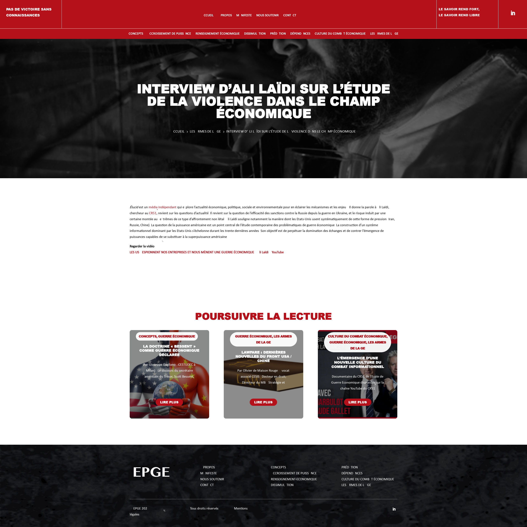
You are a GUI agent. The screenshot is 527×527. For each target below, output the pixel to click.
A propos (225, 15)
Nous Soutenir (212, 479)
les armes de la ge (356, 485)
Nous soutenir (267, 15)
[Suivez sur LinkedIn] (513, 13)
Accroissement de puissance (169, 33)
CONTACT (207, 485)
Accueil (207, 15)
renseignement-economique (294, 479)
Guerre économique (176, 336)
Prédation (278, 33)
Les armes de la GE (384, 33)
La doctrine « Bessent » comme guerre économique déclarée (169, 350)
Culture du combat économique (340, 33)
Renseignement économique (218, 33)
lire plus (169, 402)
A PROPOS (207, 467)
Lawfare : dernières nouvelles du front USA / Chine (263, 356)
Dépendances (300, 33)
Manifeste (244, 15)
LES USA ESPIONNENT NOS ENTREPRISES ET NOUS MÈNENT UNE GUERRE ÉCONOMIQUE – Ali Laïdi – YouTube (207, 252)
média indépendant (162, 207)
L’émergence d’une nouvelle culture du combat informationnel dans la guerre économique (357, 366)
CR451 (152, 213)
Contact (289, 15)
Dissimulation (255, 33)
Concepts (136, 33)
